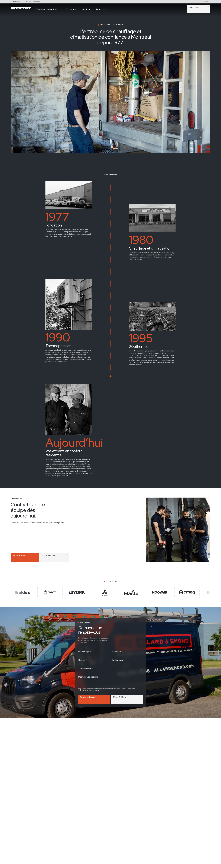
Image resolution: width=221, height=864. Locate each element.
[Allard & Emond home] (21, 10)
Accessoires (71, 9)
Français (205, 2)
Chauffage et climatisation (47, 9)
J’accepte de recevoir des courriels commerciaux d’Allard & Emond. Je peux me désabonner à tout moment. (108, 689)
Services (86, 9)
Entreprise (100, 9)
